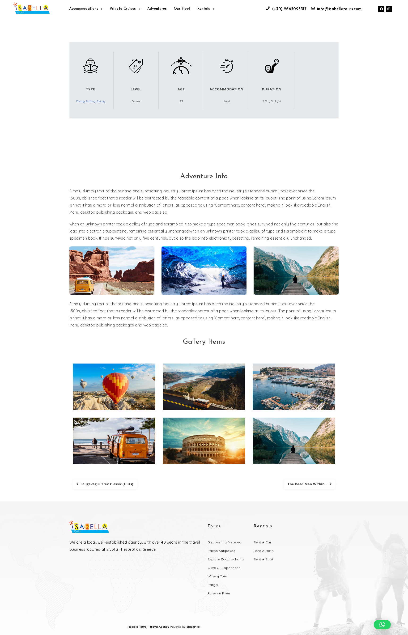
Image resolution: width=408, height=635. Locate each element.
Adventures (157, 9)
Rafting (91, 101)
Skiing (101, 101)
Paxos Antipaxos (221, 551)
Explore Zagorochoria (226, 559)
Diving (81, 101)
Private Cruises (123, 9)
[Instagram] (389, 9)
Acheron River (219, 593)
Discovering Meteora (225, 542)
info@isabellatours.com (339, 9)
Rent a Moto (264, 551)
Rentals (203, 9)
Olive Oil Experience (224, 568)
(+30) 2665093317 (289, 9)
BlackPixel (193, 626)
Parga (213, 585)
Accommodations (83, 9)
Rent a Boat (263, 559)
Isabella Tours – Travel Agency (148, 626)
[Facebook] (381, 9)
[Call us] (268, 8)
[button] (382, 624)
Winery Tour (217, 576)
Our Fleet (182, 9)
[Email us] (313, 8)
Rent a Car (262, 542)
